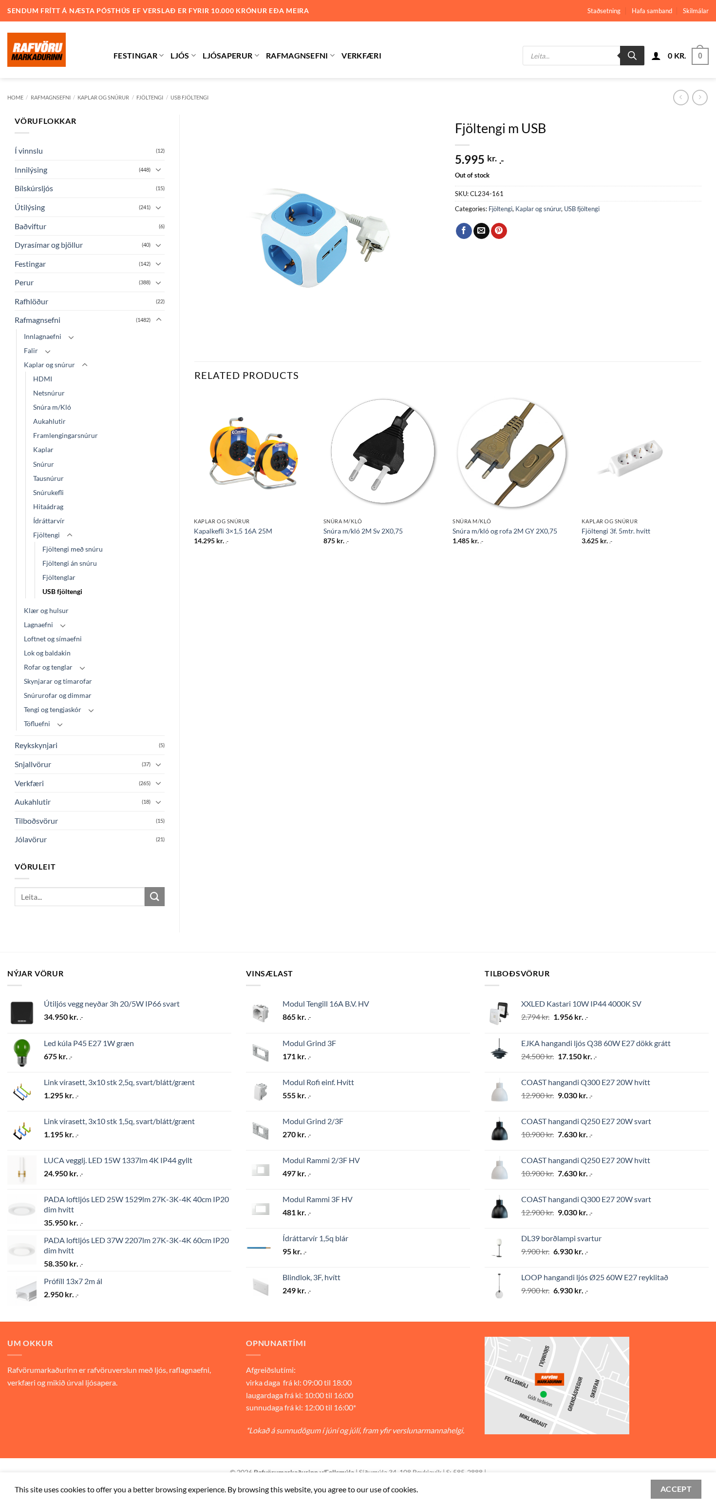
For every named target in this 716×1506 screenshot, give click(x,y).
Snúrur (43, 464)
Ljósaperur (227, 55)
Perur (24, 282)
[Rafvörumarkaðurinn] (53, 50)
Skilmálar (696, 11)
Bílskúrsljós (34, 188)
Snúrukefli (48, 492)
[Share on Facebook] (464, 231)
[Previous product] (699, 97)
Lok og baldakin (47, 653)
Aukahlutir (49, 421)
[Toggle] (159, 169)
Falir (31, 350)
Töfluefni (37, 723)
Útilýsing (30, 207)
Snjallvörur (33, 764)
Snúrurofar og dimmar (58, 695)
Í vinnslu (29, 150)
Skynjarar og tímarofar (58, 681)
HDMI (42, 379)
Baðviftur (30, 226)
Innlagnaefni (42, 336)
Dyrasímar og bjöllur (49, 244)
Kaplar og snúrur (103, 97)
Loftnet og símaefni (53, 638)
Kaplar (43, 449)
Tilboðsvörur (36, 820)
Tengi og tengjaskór (52, 709)
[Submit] (154, 896)
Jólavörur (31, 839)
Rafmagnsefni (297, 55)
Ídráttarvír (49, 520)
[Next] (701, 477)
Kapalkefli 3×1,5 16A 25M (233, 531)
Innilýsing (31, 169)
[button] (656, 55)
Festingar (135, 55)
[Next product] (680, 97)
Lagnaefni (38, 624)
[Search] (632, 55)
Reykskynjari (36, 745)
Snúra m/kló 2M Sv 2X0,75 (363, 531)
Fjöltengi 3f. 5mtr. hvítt (616, 531)
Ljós (179, 55)
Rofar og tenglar (48, 667)
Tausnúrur (48, 478)
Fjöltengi (149, 97)
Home (15, 97)
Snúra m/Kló (52, 407)
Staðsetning (604, 11)
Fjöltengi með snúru (72, 549)
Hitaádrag (48, 506)
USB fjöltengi (189, 97)
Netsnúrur (49, 393)
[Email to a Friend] (481, 231)
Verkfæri (361, 55)
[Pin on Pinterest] (499, 231)
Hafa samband (652, 11)
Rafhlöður (31, 301)
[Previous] (195, 477)
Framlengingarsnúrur (65, 435)
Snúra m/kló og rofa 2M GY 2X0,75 (504, 531)
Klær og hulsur (46, 610)
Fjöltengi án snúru (69, 563)
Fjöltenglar (58, 577)
